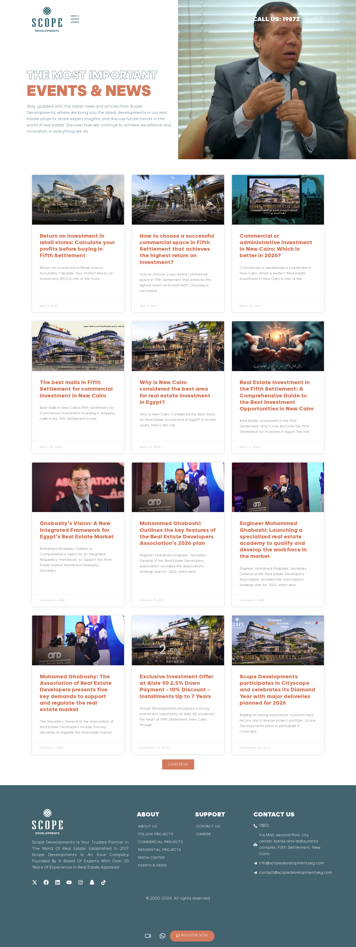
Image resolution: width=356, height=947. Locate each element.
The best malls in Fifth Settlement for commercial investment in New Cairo (76, 388)
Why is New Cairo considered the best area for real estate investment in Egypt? (175, 392)
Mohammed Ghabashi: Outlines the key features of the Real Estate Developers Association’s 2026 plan (178, 533)
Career (204, 834)
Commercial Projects (160, 842)
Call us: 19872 (276, 19)
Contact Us (208, 826)
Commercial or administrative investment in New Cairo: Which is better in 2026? (276, 245)
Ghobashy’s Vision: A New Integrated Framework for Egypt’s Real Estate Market (77, 529)
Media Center (151, 858)
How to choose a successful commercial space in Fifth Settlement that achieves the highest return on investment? (177, 248)
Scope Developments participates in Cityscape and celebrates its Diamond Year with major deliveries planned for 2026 (277, 689)
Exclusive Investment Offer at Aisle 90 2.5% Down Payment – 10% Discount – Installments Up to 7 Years (176, 686)
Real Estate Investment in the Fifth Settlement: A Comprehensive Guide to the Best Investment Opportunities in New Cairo (277, 395)
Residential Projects (159, 850)
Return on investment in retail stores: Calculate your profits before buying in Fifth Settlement (77, 245)
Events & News (152, 866)
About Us (147, 826)
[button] (178, 764)
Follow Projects (155, 834)
